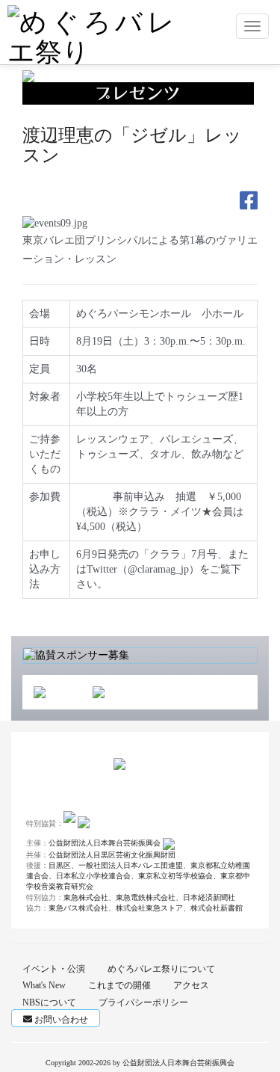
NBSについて (49, 1002)
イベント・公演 (53, 969)
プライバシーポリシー (143, 1002)
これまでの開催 (119, 985)
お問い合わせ (60, 1019)
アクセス (191, 985)
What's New (44, 985)
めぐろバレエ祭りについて (161, 969)
